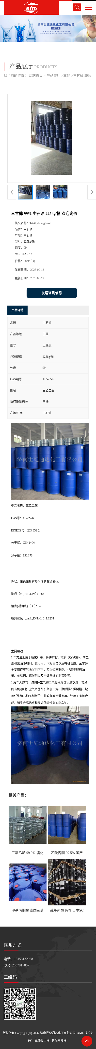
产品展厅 (53, 75)
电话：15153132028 (18, 959)
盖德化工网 (42, 1040)
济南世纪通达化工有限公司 (58, 1033)
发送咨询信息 (51, 293)
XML (80, 1033)
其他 (66, 75)
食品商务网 (59, 1040)
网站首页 (36, 75)
